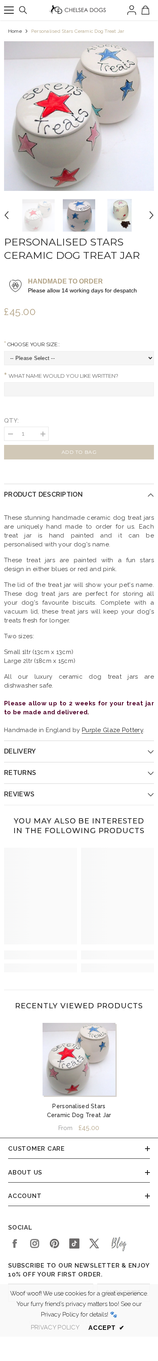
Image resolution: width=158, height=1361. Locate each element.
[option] (79, 116)
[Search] (23, 10)
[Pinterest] (54, 1243)
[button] (6, 215)
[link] (40, 954)
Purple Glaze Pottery (112, 730)
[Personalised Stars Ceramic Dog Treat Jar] (79, 1059)
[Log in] (132, 10)
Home (15, 31)
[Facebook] (14, 1243)
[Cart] (145, 10)
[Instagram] (34, 1243)
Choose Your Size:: (33, 344)
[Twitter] (94, 1243)
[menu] (9, 10)
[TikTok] (74, 1243)
